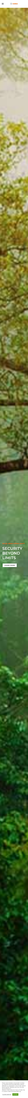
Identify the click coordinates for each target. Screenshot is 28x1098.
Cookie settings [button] (6, 1094)
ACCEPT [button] (15, 1094)
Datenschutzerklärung (14, 1091)
